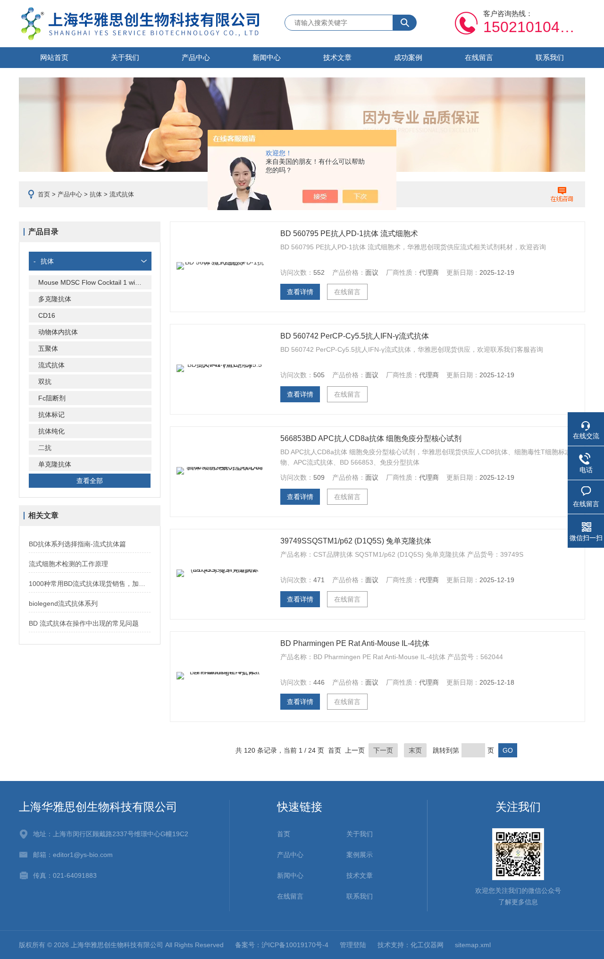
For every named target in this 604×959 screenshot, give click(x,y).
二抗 (44, 447)
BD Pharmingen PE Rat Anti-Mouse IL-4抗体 (354, 643)
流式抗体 (51, 365)
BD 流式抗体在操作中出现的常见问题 (84, 623)
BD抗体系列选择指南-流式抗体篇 (77, 544)
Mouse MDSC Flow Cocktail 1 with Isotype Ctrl (94, 282)
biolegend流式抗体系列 (63, 603)
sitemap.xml (473, 945)
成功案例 (408, 57)
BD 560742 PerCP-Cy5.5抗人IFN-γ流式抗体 (354, 336)
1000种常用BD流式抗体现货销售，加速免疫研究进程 (90, 583)
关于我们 (125, 57)
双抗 (44, 381)
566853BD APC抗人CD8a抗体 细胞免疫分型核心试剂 (370, 438)
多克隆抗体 (54, 299)
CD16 (46, 315)
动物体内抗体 (58, 332)
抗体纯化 (51, 431)
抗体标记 (51, 414)
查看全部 (89, 480)
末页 (415, 750)
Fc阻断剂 (52, 398)
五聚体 (48, 348)
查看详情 (300, 292)
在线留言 (479, 57)
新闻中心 (266, 57)
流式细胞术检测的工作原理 (68, 564)
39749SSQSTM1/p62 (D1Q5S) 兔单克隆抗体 (355, 541)
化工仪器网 (427, 945)
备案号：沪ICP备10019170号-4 (281, 945)
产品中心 (196, 57)
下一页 (383, 750)
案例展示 (359, 854)
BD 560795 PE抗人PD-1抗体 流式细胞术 (349, 233)
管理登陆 (353, 945)
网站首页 (54, 57)
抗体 (96, 194)
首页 (44, 194)
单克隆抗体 (54, 464)
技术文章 (337, 57)
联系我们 (550, 57)
